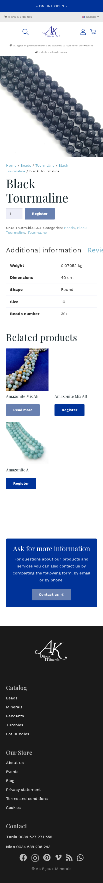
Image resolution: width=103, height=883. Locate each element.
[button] (90, 17)
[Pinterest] (46, 857)
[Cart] (93, 32)
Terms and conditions (27, 798)
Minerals (14, 707)
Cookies (13, 807)
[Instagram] (35, 858)
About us (15, 762)
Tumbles (14, 725)
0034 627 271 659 (35, 836)
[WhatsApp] (80, 857)
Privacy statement (23, 789)
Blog (10, 780)
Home (11, 165)
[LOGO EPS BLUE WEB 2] (52, 32)
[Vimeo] (58, 857)
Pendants (15, 716)
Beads (25, 165)
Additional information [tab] (43, 250)
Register (40, 214)
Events (12, 771)
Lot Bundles (17, 734)
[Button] (83, 32)
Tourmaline (44, 165)
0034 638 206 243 (33, 846)
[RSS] (69, 857)
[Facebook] (23, 857)
